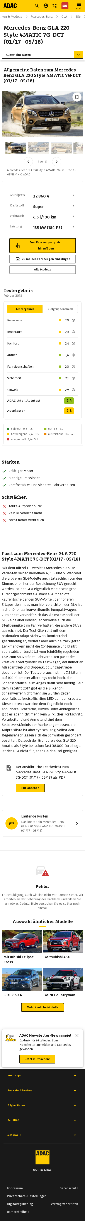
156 (78, 17)
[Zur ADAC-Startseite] (10, 5)
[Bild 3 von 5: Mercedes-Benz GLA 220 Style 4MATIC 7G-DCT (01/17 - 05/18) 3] (61, 148)
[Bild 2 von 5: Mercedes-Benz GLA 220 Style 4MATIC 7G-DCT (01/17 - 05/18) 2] (38, 148)
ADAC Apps (14, 1075)
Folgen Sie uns (16, 1105)
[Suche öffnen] (36, 5)
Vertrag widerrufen (64, 1204)
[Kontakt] (54, 5)
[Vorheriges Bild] (28, 161)
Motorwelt (14, 1134)
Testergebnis (25, 309)
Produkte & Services (19, 1090)
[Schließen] (77, 1036)
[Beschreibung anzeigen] (73, 320)
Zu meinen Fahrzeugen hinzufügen (46, 259)
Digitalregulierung (20, 1204)
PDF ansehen (30, 788)
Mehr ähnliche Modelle (42, 1007)
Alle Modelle (42, 269)
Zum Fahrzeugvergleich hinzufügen (45, 245)
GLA (64, 17)
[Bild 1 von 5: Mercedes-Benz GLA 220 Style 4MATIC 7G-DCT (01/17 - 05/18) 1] (15, 148)
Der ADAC (13, 1120)
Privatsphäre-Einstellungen (26, 1196)
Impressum (15, 1188)
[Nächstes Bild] (56, 161)
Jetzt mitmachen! (37, 1059)
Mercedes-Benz (42, 17)
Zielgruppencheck (60, 309)
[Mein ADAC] (45, 5)
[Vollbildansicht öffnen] (77, 97)
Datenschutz (69, 1188)
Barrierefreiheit (18, 1212)
